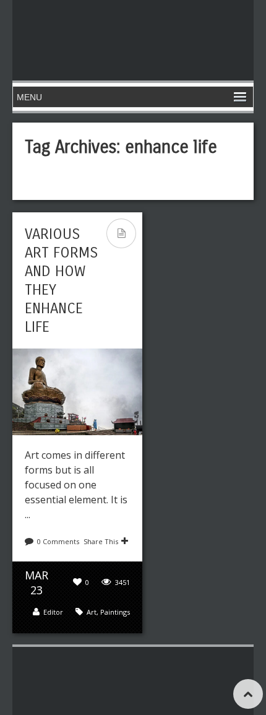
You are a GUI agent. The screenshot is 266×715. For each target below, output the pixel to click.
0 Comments (58, 541)
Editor (53, 612)
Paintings (115, 612)
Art (92, 612)
